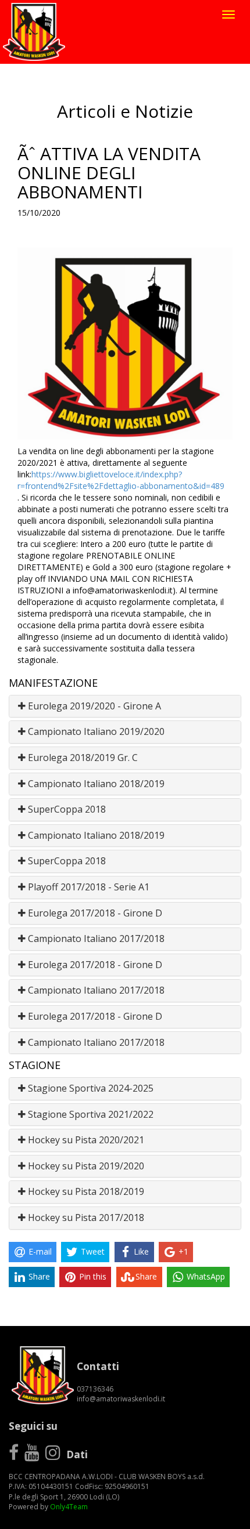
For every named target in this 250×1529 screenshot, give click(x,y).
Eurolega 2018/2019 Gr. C (82, 757)
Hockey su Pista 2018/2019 (85, 1191)
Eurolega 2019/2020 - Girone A (93, 706)
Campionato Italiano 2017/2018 (95, 938)
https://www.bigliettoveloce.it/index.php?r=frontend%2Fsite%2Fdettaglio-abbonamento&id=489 (120, 480)
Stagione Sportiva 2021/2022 (89, 1114)
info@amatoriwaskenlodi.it (121, 1399)
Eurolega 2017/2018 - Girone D (94, 913)
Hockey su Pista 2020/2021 (85, 1139)
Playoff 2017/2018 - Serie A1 (87, 887)
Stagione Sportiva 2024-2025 (89, 1088)
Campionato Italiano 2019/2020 (95, 731)
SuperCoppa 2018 (66, 809)
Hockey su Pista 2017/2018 (85, 1217)
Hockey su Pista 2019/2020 (85, 1166)
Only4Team (69, 1507)
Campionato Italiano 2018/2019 (95, 783)
